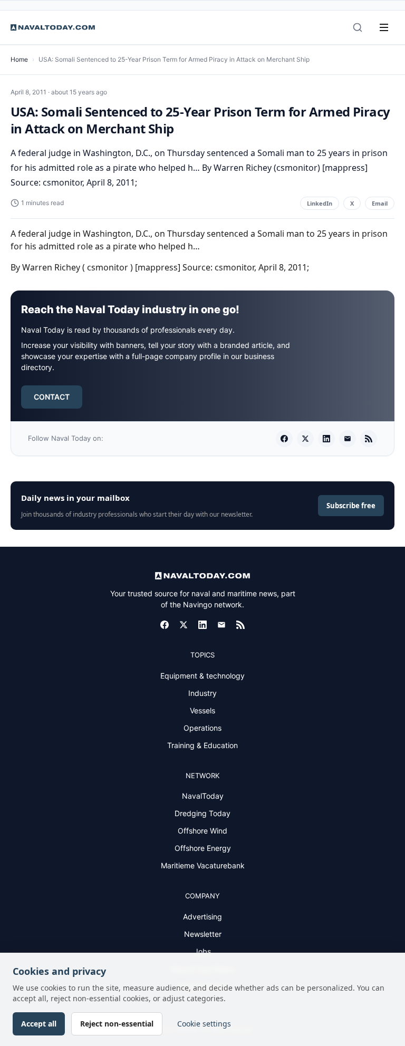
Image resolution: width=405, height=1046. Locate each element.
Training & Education (202, 745)
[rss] (368, 438)
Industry (202, 693)
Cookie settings (204, 1024)
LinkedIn (319, 203)
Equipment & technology (202, 675)
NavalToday (203, 795)
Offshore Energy (203, 848)
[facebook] (284, 438)
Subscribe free (350, 505)
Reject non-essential (116, 1024)
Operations (202, 727)
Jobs (202, 951)
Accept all (38, 1024)
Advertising (202, 916)
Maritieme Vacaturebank (203, 865)
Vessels (202, 710)
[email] (347, 438)
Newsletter (202, 933)
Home (19, 59)
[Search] (357, 27)
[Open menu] (383, 27)
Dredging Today (202, 813)
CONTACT (52, 396)
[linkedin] (326, 438)
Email (380, 203)
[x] (305, 438)
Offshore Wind (202, 830)
